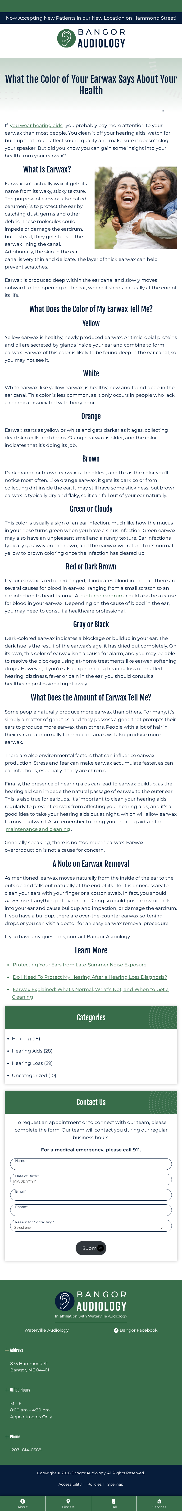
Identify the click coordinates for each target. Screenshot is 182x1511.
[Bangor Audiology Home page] (91, 1307)
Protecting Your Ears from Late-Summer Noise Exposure (79, 965)
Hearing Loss (27, 1063)
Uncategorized (29, 1075)
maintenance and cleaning (38, 829)
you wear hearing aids (36, 125)
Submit (91, 1248)
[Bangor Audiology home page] (91, 38)
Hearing (21, 1038)
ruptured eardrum (102, 596)
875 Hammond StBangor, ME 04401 (29, 1367)
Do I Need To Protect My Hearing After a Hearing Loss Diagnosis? (90, 977)
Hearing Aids (27, 1051)
